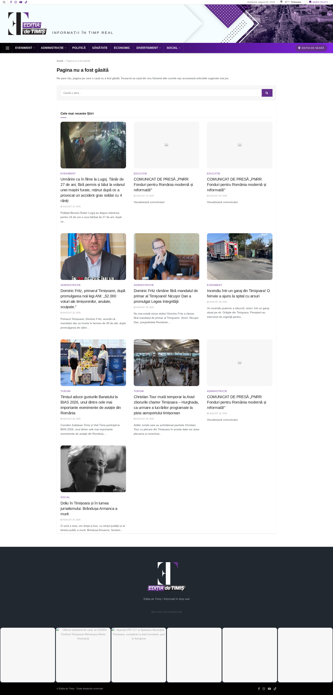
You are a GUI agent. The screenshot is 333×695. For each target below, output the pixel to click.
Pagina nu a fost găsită (78, 61)
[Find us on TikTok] (26, 2)
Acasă (60, 61)
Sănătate (100, 47)
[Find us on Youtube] (20, 2)
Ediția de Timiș (66, 688)
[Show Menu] (7, 48)
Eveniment (23, 47)
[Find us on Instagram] (15, 2)
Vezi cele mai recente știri (166, 611)
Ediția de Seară (312, 48)
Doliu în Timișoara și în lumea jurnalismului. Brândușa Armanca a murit (89, 508)
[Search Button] (4, 2)
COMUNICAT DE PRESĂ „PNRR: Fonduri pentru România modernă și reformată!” (163, 184)
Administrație (52, 47)
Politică (79, 47)
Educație (140, 173)
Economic (122, 47)
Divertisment (147, 47)
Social (172, 47)
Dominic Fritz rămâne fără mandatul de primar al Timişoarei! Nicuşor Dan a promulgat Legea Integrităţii (166, 296)
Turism (66, 391)
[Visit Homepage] (27, 23)
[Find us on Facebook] (11, 2)
